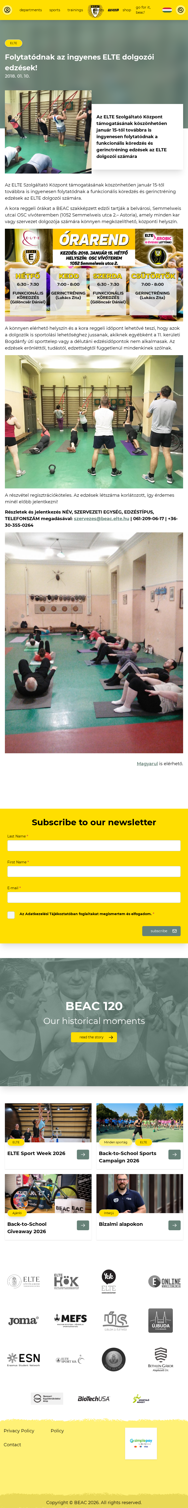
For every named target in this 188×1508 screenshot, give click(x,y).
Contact (12, 1444)
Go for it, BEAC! (143, 10)
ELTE (13, 43)
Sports (54, 10)
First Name (18, 862)
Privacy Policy (19, 1431)
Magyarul (147, 763)
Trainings (75, 10)
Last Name (17, 836)
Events (98, 10)
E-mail (14, 888)
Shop (127, 10)
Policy (57, 1431)
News (113, 10)
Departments (31, 10)
